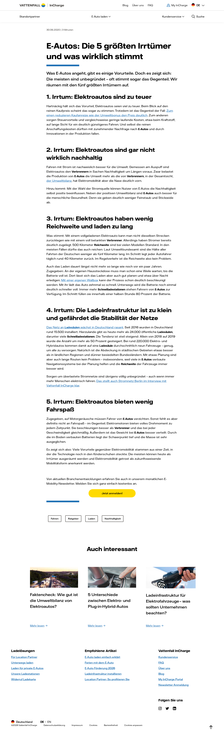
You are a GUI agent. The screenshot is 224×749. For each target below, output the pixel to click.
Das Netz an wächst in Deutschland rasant (84, 327)
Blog (125, 5)
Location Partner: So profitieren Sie (107, 679)
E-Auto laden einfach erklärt (102, 657)
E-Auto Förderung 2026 (100, 668)
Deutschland (24, 721)
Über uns (138, 5)
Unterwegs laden (22, 662)
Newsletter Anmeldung (173, 685)
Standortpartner (30, 16)
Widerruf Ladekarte (23, 679)
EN (49, 721)
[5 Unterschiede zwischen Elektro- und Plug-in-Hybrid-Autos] (112, 577)
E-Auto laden (100, 16)
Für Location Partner (24, 657)
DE (42, 721)
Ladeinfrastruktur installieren (103, 673)
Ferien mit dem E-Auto (99, 662)
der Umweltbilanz (58, 181)
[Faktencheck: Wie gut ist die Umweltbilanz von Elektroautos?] (54, 577)
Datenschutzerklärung (54, 725)
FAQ (150, 5)
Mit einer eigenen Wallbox (79, 280)
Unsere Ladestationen (25, 673)
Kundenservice (171, 16)
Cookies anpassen (133, 725)
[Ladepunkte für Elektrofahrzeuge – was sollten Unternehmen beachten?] (171, 577)
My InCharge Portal (170, 679)
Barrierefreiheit (111, 725)
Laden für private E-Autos (27, 668)
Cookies (93, 725)
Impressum (77, 725)
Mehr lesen (37, 625)
